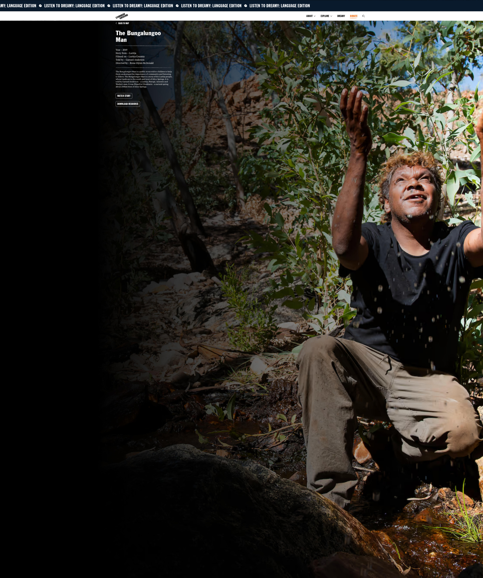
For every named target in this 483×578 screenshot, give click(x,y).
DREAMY (341, 16)
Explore (325, 16)
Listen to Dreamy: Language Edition (77, 5)
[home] (122, 16)
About (309, 16)
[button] (311, 16)
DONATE (353, 16)
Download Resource (127, 103)
